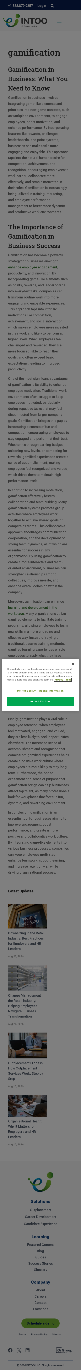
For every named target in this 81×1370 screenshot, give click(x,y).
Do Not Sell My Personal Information (40, 690)
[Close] (73, 663)
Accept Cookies (40, 701)
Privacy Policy (62, 679)
